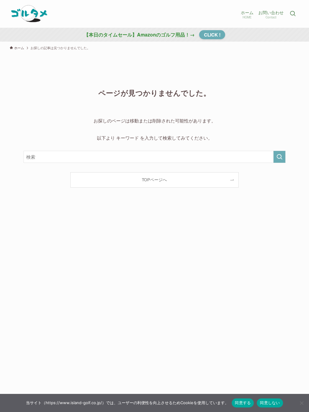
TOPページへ (154, 179)
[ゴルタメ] (29, 14)
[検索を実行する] (279, 157)
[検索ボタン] (292, 14)
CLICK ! (212, 34)
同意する (243, 402)
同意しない (270, 402)
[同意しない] (301, 403)
